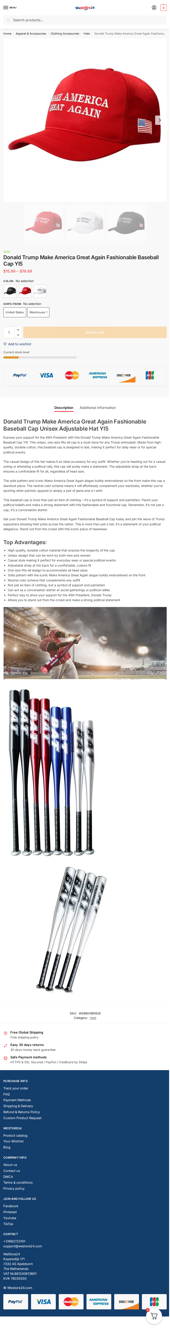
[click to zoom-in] (85, 120)
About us (10, 1165)
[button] (163, 8)
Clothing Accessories (65, 33)
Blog (6, 1147)
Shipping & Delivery (18, 1106)
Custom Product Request (22, 1118)
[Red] (25, 291)
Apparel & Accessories (31, 33)
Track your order (15, 1088)
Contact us (11, 1171)
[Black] (10, 291)
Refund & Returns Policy (21, 1112)
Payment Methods (17, 1100)
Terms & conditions (18, 1183)
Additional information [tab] (98, 408)
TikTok (8, 1224)
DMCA (8, 1177)
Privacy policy (14, 1189)
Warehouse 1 (38, 312)
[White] (40, 291)
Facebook (10, 1206)
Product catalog (15, 1136)
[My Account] (154, 8)
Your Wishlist (13, 1141)
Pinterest (10, 1212)
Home (7, 33)
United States (15, 312)
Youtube (9, 1218)
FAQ (6, 1094)
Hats (87, 33)
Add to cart (94, 332)
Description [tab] (63, 408)
